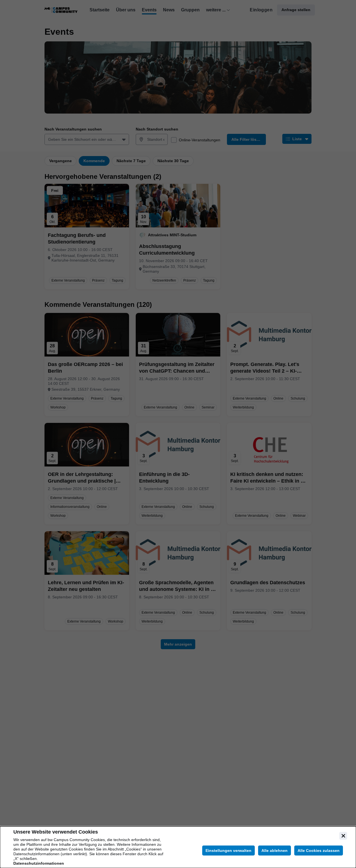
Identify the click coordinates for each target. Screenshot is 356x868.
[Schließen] (343, 836)
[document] (178, 847)
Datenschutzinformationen (38, 863)
